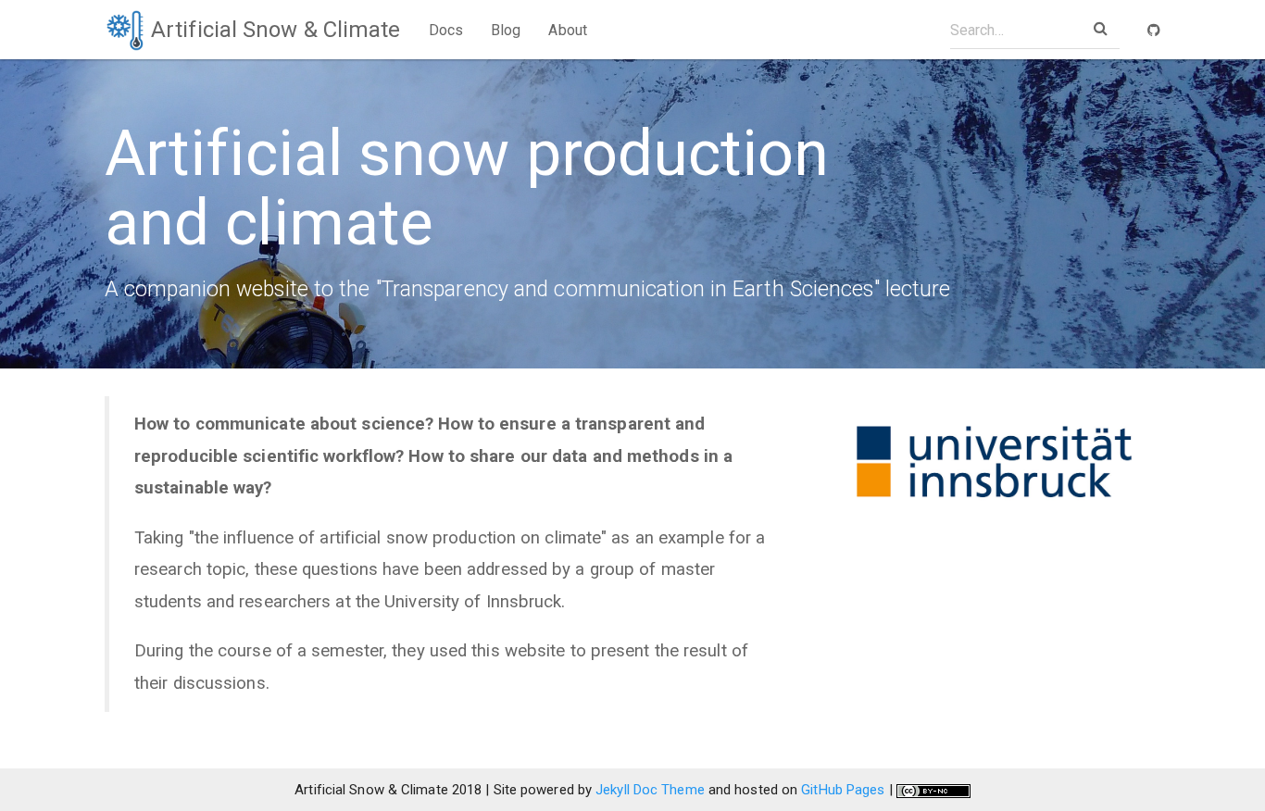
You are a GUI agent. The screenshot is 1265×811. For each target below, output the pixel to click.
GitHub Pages (842, 789)
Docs (446, 30)
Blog (505, 30)
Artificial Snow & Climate (273, 30)
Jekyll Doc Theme (650, 789)
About (567, 30)
